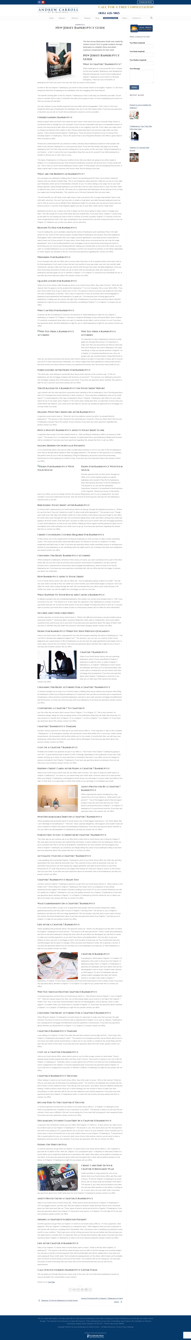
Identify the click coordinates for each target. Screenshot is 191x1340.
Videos (124, 18)
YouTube (51, 1282)
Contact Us (136, 18)
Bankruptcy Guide (110, 18)
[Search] (151, 18)
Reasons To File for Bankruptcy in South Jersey (59, 1300)
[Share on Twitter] (74, 1290)
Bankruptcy (80, 24)
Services (62, 18)
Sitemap (131, 1327)
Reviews (87, 18)
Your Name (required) (137, 43)
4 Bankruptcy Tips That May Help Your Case (141, 127)
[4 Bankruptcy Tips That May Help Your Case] (134, 136)
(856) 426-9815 (109, 13)
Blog (97, 18)
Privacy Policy (121, 1327)
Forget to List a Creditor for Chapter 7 (140, 106)
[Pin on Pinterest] (82, 1290)
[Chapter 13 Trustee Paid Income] (134, 157)
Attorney (74, 18)
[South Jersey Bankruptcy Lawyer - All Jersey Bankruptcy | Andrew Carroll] (58, 10)
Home (51, 18)
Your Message (135, 68)
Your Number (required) (138, 60)
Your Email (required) (137, 51)
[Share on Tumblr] (90, 1290)
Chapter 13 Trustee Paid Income (139, 149)
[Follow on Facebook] (39, 2)
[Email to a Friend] (78, 1290)
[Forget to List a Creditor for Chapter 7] (134, 114)
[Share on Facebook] (70, 1290)
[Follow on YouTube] (43, 2)
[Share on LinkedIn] (86, 1290)
